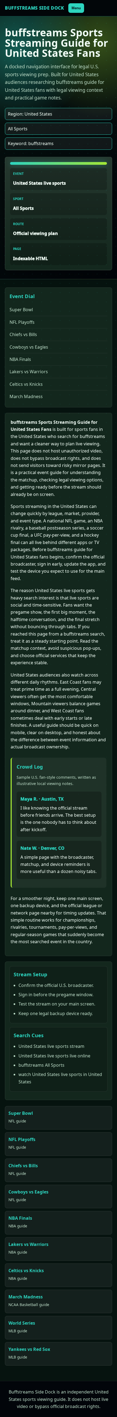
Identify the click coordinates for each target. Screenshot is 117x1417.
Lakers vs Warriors (29, 372)
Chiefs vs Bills (23, 334)
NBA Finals (20, 359)
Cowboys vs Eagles (29, 347)
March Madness (26, 396)
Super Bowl (21, 310)
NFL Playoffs (22, 322)
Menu (76, 8)
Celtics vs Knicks (26, 384)
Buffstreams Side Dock (34, 8)
